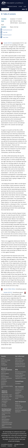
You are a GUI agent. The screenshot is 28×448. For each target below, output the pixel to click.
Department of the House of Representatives (6, 417)
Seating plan (4, 365)
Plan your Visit (18, 408)
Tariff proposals (19, 376)
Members (3, 383)
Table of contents (9, 14)
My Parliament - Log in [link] (7, 394)
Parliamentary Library (20, 365)
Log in (24, 6)
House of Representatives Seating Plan (7, 386)
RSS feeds (4, 406)
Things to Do (18, 405)
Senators (3, 363)
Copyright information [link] (19, 444)
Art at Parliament (19, 407)
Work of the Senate (5, 360)
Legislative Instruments (20, 378)
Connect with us (19, 395)
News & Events (18, 358)
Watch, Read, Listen (19, 360)
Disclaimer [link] (3, 446)
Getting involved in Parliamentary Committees (19, 390)
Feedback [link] (10, 446)
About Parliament (19, 361)
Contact (20, 6)
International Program (20, 366)
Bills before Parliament (20, 372)
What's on (17, 403)
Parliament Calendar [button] (12, 6)
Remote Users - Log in (7, 396)
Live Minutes (4, 381)
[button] (24, 9)
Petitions (17, 393)
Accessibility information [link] (6, 444)
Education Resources (20, 363)
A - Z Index (4, 402)
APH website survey (6, 399)
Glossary (4, 404)
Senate (3, 358)
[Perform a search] (2, 9)
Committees (18, 383)
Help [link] (15, 446)
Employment (4, 401)
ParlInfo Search (5, 398)
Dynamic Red (4, 361)
